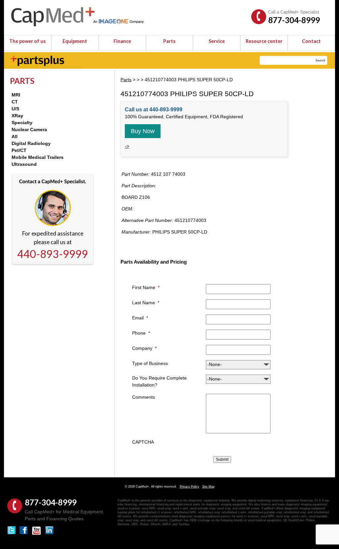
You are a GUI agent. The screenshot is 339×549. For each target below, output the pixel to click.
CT (15, 101)
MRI (16, 94)
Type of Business (150, 363)
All (15, 136)
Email (140, 317)
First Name (146, 287)
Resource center (264, 41)
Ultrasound (24, 164)
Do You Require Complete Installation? (159, 381)
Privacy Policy (189, 486)
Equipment (75, 41)
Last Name (145, 302)
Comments (143, 397)
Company (144, 348)
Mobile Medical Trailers (38, 157)
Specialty (22, 122)
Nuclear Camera (29, 129)
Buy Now (143, 131)
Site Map (208, 486)
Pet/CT (19, 150)
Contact (311, 41)
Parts (169, 41)
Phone (141, 333)
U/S (15, 108)
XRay (17, 115)
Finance (122, 41)
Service (217, 41)
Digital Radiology (31, 143)
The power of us (27, 41)
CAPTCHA (143, 442)
